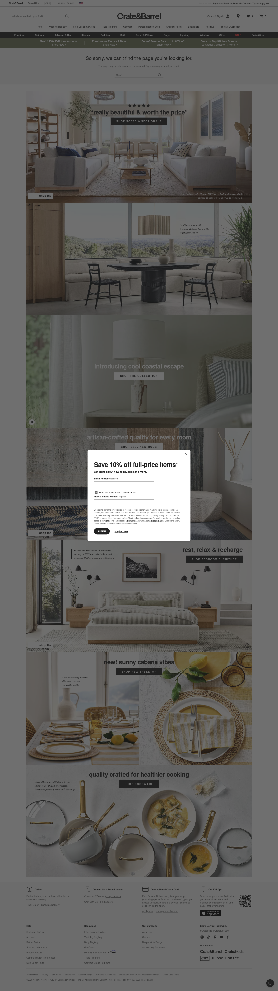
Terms (107, 520)
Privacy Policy (133, 520)
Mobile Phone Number (110, 496)
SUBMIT (101, 531)
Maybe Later (121, 531)
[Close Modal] (186, 454)
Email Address (106, 478)
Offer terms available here (152, 520)
